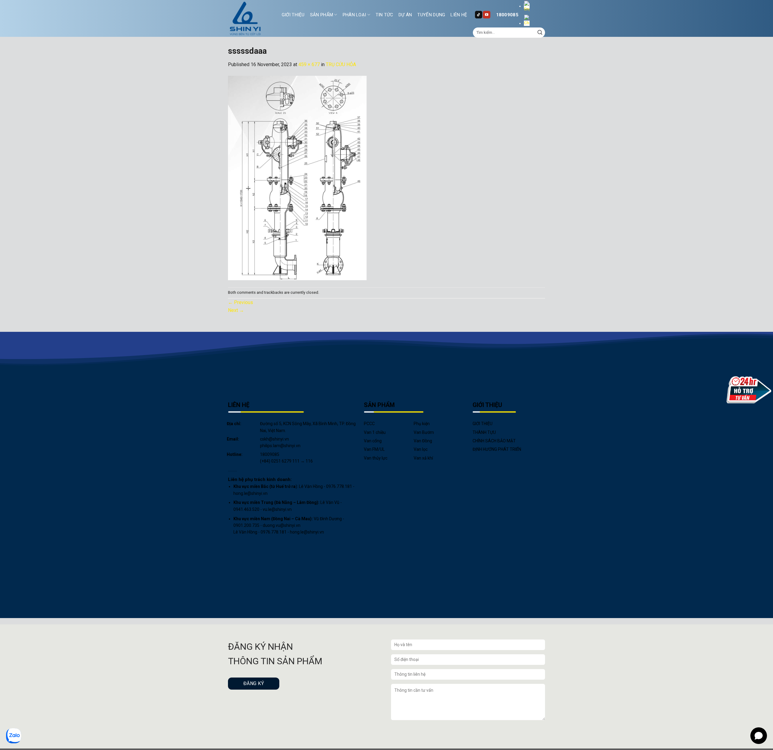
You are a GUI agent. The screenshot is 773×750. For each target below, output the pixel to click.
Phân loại (354, 15)
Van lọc (421, 449)
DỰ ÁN (405, 15)
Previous (240, 302)
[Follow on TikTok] (478, 14)
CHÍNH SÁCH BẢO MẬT (494, 440)
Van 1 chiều (375, 432)
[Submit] (540, 32)
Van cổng (373, 440)
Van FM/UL (374, 449)
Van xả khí (423, 458)
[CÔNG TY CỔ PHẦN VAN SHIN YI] (245, 18)
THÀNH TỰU (484, 432)
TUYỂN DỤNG (431, 15)
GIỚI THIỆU (293, 15)
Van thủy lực (375, 458)
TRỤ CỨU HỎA (341, 64)
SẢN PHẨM (321, 15)
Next (236, 310)
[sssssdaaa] (297, 177)
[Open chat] (758, 735)
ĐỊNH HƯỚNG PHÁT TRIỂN (497, 449)
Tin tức (384, 15)
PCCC (369, 423)
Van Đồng (423, 440)
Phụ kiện (422, 423)
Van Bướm (424, 432)
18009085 (507, 15)
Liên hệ (459, 15)
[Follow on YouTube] (486, 14)
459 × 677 (309, 64)
